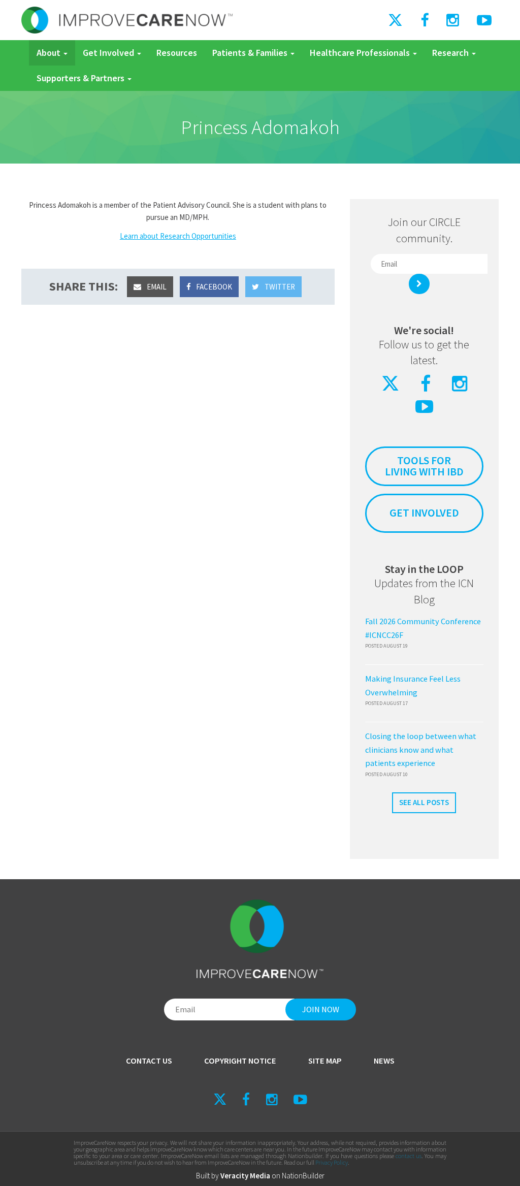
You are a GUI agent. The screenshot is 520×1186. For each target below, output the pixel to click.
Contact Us (149, 1060)
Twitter (279, 287)
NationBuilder (303, 1175)
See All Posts (424, 802)
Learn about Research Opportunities (178, 236)
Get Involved (109, 52)
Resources (176, 52)
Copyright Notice (240, 1060)
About (49, 52)
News (384, 1060)
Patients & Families (250, 52)
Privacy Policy (331, 1162)
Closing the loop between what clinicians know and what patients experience (420, 749)
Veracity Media (245, 1175)
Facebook (213, 287)
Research (451, 52)
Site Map (325, 1060)
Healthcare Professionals (361, 52)
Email (156, 287)
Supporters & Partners (81, 78)
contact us (408, 1156)
